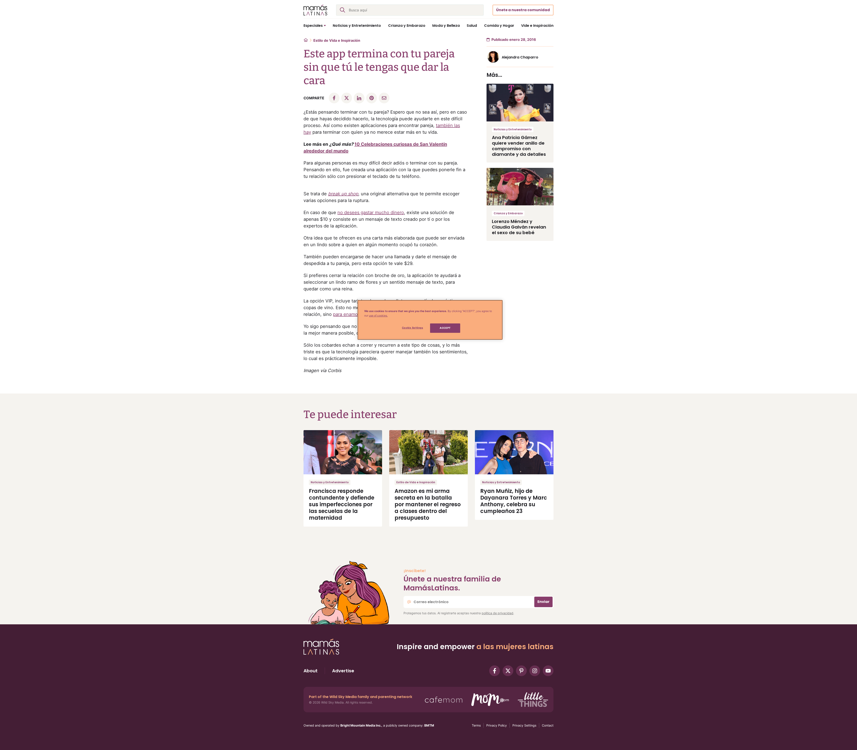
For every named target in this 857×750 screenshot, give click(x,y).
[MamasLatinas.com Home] (315, 10)
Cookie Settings (412, 327)
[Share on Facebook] (334, 98)
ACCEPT (445, 327)
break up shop (343, 193)
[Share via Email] (384, 98)
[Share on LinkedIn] (359, 98)
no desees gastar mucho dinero (370, 212)
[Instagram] (534, 670)
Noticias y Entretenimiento (513, 129)
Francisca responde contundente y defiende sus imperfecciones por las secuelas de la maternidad (341, 504)
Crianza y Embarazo (508, 213)
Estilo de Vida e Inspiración (336, 40)
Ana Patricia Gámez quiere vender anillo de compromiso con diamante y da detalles (519, 145)
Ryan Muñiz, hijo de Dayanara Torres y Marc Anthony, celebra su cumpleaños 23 (513, 501)
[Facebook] (494, 670)
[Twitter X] (508, 670)
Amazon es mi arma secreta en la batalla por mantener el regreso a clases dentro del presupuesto (428, 504)
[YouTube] (548, 670)
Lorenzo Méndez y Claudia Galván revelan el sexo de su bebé (519, 227)
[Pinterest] (521, 670)
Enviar (543, 601)
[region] (430, 320)
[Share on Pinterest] (371, 98)
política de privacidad (497, 613)
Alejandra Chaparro (520, 57)
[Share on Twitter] (346, 98)
